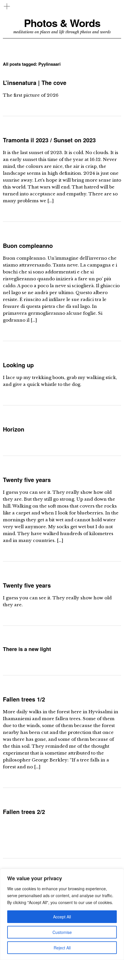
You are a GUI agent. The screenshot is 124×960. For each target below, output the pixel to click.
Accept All (62, 917)
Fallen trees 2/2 (24, 811)
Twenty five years (27, 479)
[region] (62, 914)
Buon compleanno (28, 245)
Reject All (62, 948)
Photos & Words (62, 23)
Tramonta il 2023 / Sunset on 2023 (49, 140)
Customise (62, 932)
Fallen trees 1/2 (24, 699)
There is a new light (27, 649)
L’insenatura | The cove (34, 82)
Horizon (13, 429)
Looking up (18, 365)
